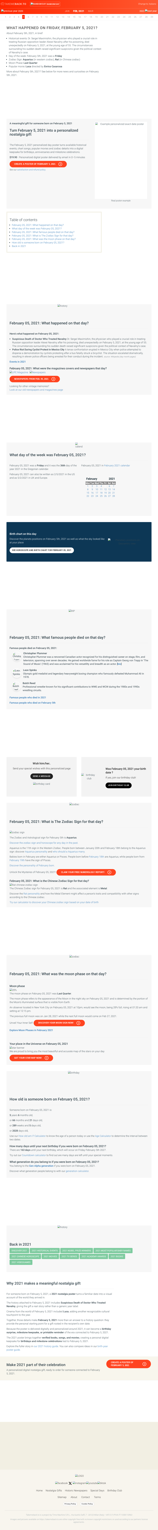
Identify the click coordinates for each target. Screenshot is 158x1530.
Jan (67, 11)
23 (118, 17)
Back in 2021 (19, 246)
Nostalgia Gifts (54, 1490)
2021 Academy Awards (94, 1256)
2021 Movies (50, 1256)
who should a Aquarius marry (69, 851)
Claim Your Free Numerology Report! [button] (82, 872)
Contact (85, 1497)
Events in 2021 (18, 361)
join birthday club (118, 785)
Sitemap (62, 1497)
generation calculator (77, 1171)
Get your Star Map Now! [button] (28, 1058)
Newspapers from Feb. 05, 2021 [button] (31, 379)
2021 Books (117, 1256)
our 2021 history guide (46, 1346)
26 (135, 17)
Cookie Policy (87, 1504)
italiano (152, 4)
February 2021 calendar (117, 465)
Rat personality (31, 893)
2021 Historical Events (45, 1250)
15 (74, 17)
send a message (41, 776)
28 (146, 17)
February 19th (17, 860)
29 (152, 17)
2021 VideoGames (21, 1262)
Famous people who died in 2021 (28, 697)
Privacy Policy (70, 1504)
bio (119, 663)
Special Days (97, 1490)
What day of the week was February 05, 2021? (37, 228)
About (74, 1497)
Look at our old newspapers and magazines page (36, 389)
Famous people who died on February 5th (33, 702)
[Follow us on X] (70, 1483)
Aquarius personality (36, 851)
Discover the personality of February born (32, 865)
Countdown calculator (34, 1155)
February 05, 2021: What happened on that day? (38, 225)
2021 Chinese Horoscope (25, 1256)
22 (113, 17)
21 (107, 17)
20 (102, 17)
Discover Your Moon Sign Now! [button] (55, 1023)
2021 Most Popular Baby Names (113, 1250)
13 (63, 17)
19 (96, 17)
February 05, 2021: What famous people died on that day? (43, 232)
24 (124, 17)
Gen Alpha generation (41, 1165)
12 (57, 17)
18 (90, 17)
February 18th (96, 856)
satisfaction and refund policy (31, 169)
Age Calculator (103, 1135)
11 (52, 17)
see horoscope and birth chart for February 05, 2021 (41, 550)
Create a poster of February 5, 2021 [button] (34, 164)
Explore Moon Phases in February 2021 (31, 1030)
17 (85, 17)
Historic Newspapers (76, 1490)
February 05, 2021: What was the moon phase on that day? (44, 239)
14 (68, 17)
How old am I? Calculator (32, 1135)
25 (129, 17)
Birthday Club (114, 1490)
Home (39, 1490)
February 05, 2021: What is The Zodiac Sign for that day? (42, 235)
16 (79, 17)
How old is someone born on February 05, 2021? (38, 242)
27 (140, 17)
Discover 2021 (19, 1250)
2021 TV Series (69, 1256)
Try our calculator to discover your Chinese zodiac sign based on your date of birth (54, 902)
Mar (90, 11)
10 (46, 17)
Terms (97, 1497)
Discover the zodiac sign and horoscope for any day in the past (44, 842)
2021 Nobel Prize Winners (76, 1250)
